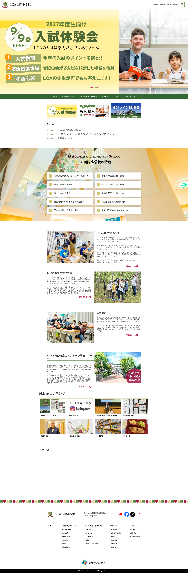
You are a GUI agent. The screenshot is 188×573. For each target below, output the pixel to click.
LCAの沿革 (65, 533)
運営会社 (132, 529)
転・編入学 (114, 529)
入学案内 (105, 96)
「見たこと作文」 (74, 436)
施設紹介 (64, 543)
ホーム (54, 96)
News (51, 124)
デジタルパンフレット (48, 416)
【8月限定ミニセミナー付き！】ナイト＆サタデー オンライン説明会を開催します (87, 134)
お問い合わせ (175, 4)
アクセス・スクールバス (93, 543)
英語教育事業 (66, 547)
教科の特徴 (89, 533)
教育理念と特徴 (66, 529)
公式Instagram (73, 416)
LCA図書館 (99, 436)
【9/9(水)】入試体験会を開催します (70, 130)
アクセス (116, 96)
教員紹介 (88, 540)
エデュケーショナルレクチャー (106, 416)
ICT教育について (90, 536)
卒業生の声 (114, 543)
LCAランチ (127, 436)
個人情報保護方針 (135, 536)
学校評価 (113, 547)
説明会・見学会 (128, 416)
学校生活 (88, 529)
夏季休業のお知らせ (65, 138)
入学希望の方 (156, 4)
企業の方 (169, 4)
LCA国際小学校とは (69, 96)
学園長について (66, 536)
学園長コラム (45, 436)
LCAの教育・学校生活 (89, 96)
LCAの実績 (114, 540)
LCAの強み (65, 540)
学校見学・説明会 (116, 533)
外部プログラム (130, 96)
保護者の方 (162, 4)
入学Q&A (113, 536)
